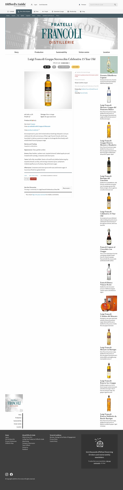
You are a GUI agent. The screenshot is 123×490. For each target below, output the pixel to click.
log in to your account (39, 194)
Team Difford (26, 445)
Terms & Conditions (55, 435)
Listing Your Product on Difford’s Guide (33, 439)
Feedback (25, 449)
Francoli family (84, 93)
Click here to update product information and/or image (86, 75)
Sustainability (61, 52)
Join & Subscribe (10, 439)
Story (16, 52)
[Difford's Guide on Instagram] (7, 474)
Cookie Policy (53, 441)
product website (33, 130)
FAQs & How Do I (27, 437)
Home (25, 175)
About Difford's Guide (28, 435)
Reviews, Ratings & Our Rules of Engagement (62, 437)
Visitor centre (84, 52)
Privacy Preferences (11, 441)
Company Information (28, 443)
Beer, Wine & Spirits (33, 175)
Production (39, 52)
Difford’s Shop (9, 443)
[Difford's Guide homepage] (15, 4)
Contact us (25, 447)
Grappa (32, 124)
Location (106, 52)
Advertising (25, 441)
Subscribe (33, 178)
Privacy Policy (54, 439)
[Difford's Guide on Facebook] (12, 474)
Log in (7, 437)
